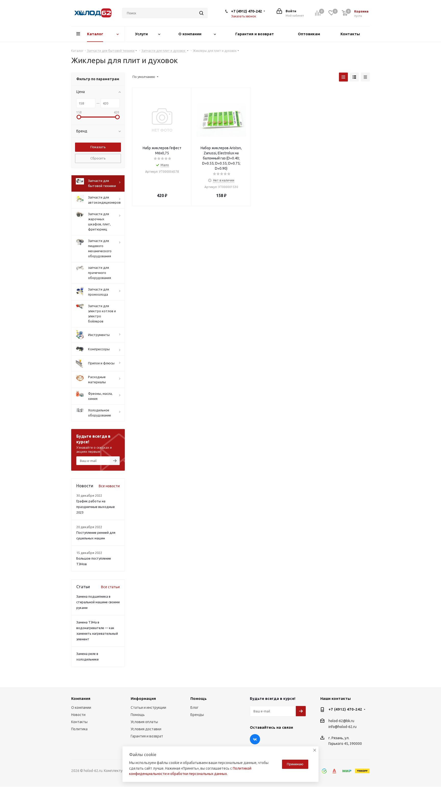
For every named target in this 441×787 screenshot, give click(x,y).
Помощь (138, 715)
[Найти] (201, 13)
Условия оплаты (144, 722)
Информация (143, 698)
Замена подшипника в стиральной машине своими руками (98, 602)
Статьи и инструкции (148, 707)
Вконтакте (255, 739)
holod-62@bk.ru (341, 721)
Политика (79, 729)
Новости (78, 715)
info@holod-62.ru (342, 727)
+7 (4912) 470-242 (246, 11)
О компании (81, 707)
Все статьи (110, 587)
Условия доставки (146, 729)
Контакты (79, 722)
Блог (194, 707)
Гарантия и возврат (147, 736)
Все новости (109, 486)
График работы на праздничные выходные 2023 (95, 506)
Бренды (197, 715)
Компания (80, 698)
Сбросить (98, 158)
